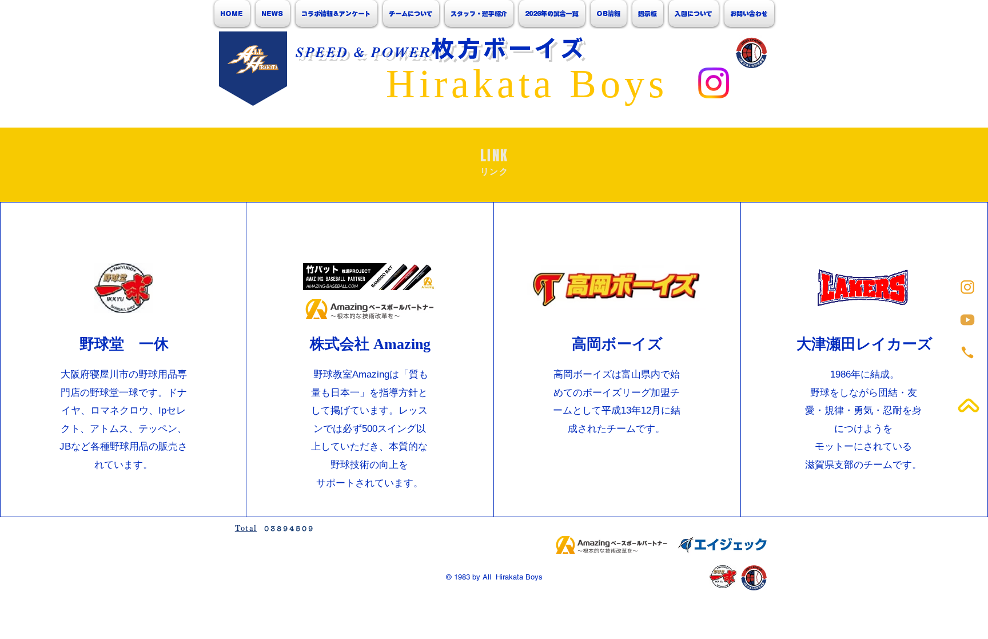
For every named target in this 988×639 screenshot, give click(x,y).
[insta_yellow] (967, 287)
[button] (411, 13)
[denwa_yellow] (967, 352)
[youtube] (967, 320)
